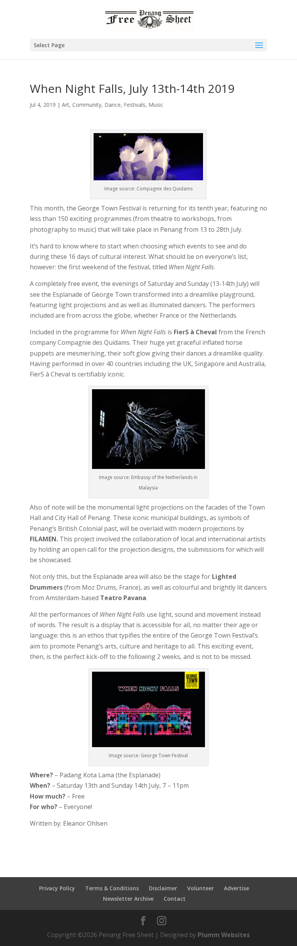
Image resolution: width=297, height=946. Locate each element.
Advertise (236, 888)
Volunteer (200, 888)
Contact (175, 898)
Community (86, 104)
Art (65, 104)
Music (155, 104)
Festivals (134, 104)
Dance (112, 104)
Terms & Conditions (112, 888)
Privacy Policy (57, 888)
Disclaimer (163, 888)
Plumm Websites (224, 935)
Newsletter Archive (128, 898)
